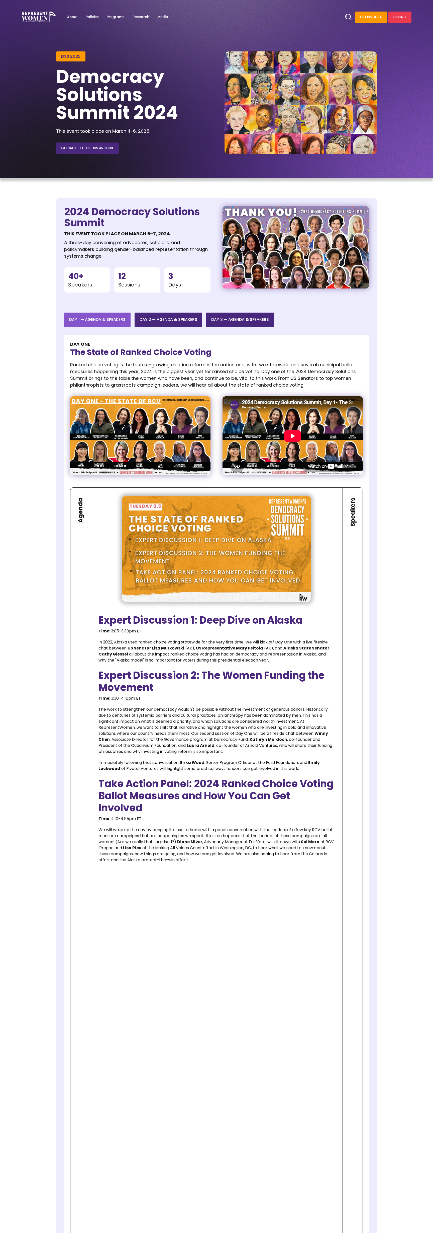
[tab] (97, 320)
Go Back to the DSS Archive (87, 148)
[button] (72, 17)
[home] (39, 17)
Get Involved (371, 17)
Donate (399, 17)
